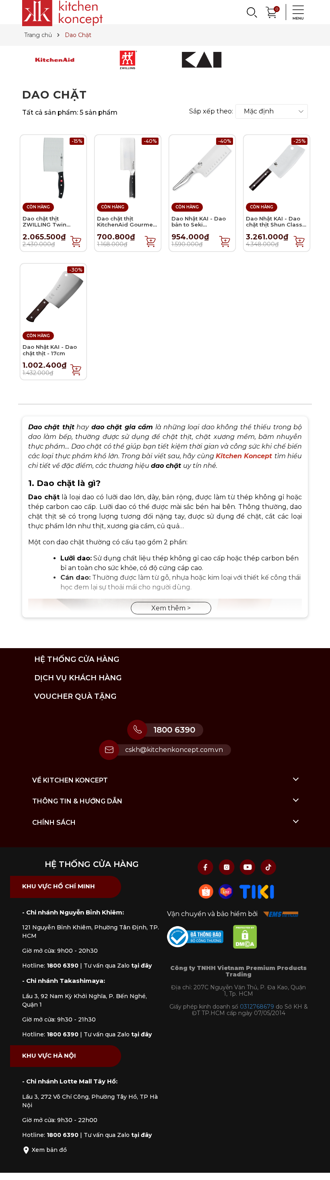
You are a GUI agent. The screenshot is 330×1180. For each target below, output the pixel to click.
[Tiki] (256, 891)
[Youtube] (248, 867)
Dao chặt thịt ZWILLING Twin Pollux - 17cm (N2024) (53, 224)
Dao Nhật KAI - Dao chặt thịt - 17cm (50, 350)
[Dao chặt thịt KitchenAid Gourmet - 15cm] (127, 167)
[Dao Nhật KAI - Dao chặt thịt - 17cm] (53, 296)
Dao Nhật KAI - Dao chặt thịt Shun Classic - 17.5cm (276, 224)
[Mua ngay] (76, 241)
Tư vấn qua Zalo (118, 965)
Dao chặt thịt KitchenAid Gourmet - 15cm (126, 224)
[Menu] (296, 12)
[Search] (251, 12)
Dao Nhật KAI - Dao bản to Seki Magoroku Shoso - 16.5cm (198, 228)
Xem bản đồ (48, 1149)
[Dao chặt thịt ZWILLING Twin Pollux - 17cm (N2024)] (53, 167)
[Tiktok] (268, 867)
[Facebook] (206, 867)
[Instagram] (227, 867)
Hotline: (50, 965)
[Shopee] (206, 891)
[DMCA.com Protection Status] (249, 938)
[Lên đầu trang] (316, 1166)
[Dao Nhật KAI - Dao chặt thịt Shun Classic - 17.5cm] (276, 167)
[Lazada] (227, 891)
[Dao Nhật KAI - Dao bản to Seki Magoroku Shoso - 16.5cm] (202, 167)
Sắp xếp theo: (211, 111)
